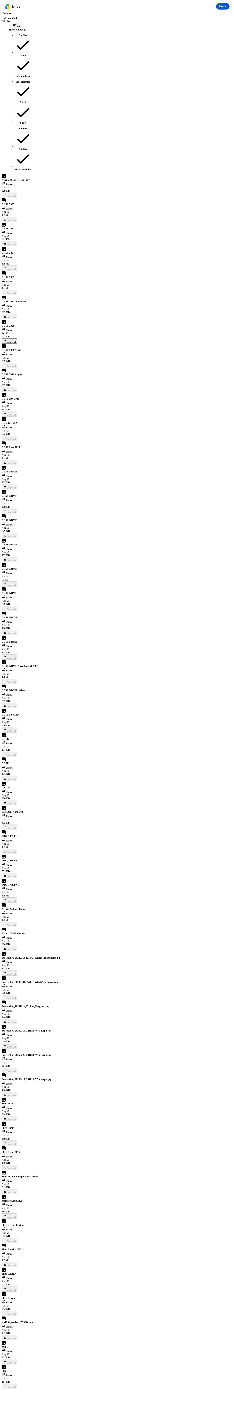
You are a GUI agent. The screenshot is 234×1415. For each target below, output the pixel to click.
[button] (211, 6)
